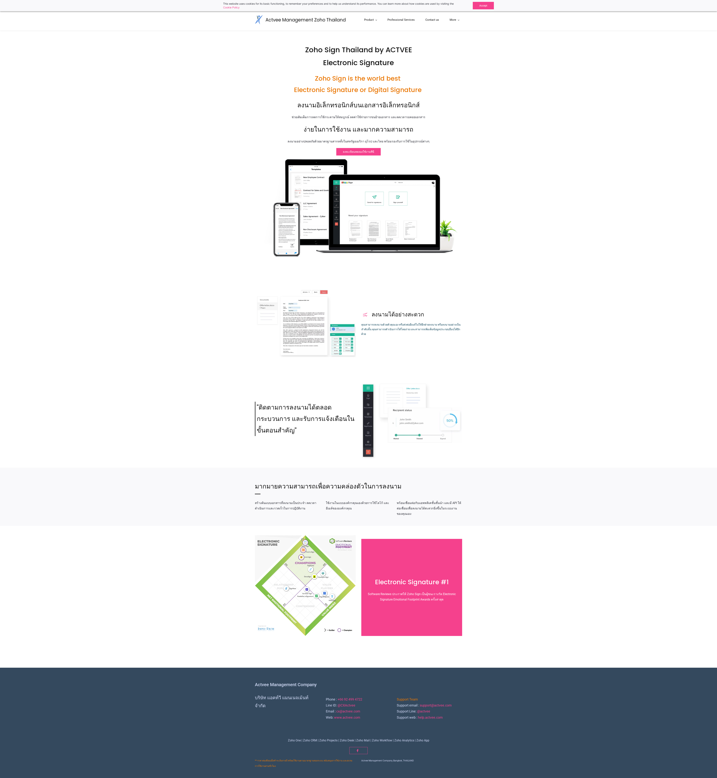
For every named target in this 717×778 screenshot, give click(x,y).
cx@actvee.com (348, 711)
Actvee (350, 705)
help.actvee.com (430, 717)
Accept (483, 5)
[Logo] (259, 19)
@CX (341, 705)
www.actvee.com (347, 717)
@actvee (423, 711)
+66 (340, 699)
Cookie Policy (231, 7)
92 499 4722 (353, 699)
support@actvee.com (436, 705)
